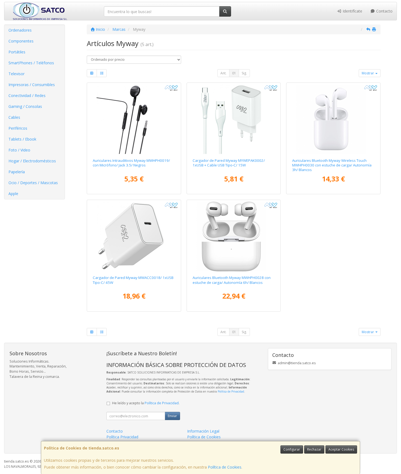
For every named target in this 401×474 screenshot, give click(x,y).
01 (234, 73)
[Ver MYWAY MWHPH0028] (234, 236)
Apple (13, 193)
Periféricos (17, 128)
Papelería (16, 171)
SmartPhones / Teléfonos (31, 62)
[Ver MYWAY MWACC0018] (134, 236)
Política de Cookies (224, 467)
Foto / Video (19, 150)
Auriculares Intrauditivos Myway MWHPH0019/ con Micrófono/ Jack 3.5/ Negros (131, 163)
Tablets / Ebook (22, 139)
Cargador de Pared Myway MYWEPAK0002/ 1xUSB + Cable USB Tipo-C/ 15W (229, 163)
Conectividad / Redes (27, 95)
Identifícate (352, 11)
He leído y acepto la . (145, 403)
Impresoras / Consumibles (31, 84)
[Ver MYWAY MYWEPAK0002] (234, 119)
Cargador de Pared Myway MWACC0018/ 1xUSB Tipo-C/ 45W (133, 280)
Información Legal (203, 431)
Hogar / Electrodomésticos (32, 160)
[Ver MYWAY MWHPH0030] (333, 119)
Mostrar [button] (368, 73)
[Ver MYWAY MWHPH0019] (134, 119)
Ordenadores (20, 30)
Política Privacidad (122, 436)
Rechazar (314, 449)
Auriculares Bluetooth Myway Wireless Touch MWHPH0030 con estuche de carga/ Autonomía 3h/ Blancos (332, 165)
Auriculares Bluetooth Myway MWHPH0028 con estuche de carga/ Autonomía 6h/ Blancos (232, 280)
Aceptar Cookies (341, 449)
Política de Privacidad (231, 391)
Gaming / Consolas (25, 106)
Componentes (21, 41)
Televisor (16, 73)
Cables (14, 117)
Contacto (384, 11)
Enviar (172, 416)
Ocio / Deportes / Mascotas (33, 182)
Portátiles (16, 51)
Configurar (291, 449)
